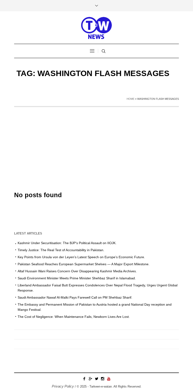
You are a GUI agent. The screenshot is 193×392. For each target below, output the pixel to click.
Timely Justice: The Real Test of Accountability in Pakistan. (61, 250)
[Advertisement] (96, 142)
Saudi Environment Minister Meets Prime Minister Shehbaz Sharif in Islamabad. (77, 278)
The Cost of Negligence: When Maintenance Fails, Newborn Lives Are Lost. (74, 317)
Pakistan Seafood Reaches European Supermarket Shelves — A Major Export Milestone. (83, 264)
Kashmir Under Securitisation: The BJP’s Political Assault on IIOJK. (67, 243)
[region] (61, 353)
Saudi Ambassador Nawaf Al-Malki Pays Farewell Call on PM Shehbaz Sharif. (75, 297)
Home (130, 98)
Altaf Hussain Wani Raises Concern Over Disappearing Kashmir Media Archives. (77, 271)
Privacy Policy (63, 386)
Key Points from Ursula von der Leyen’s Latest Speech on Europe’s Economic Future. (81, 257)
